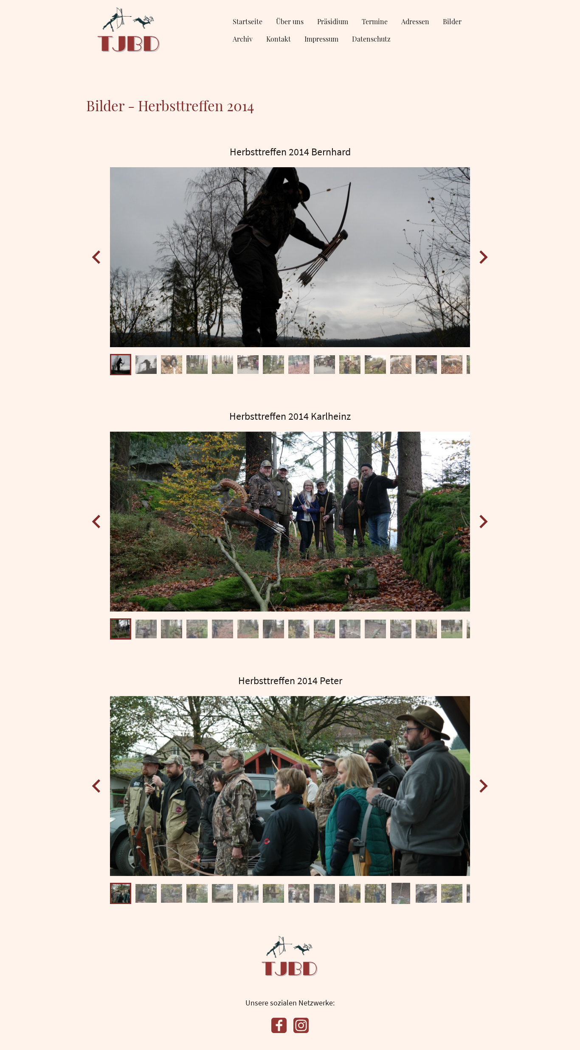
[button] (120, 364)
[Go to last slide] (97, 257)
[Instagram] (301, 1025)
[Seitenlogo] (129, 29)
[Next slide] (483, 257)
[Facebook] (279, 1025)
